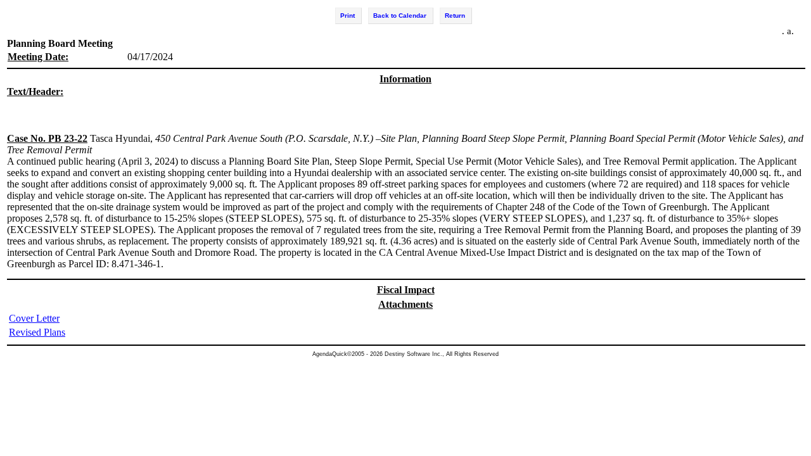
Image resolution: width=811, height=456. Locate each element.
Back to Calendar (399, 15)
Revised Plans (37, 332)
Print (347, 15)
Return (455, 15)
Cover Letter (34, 318)
